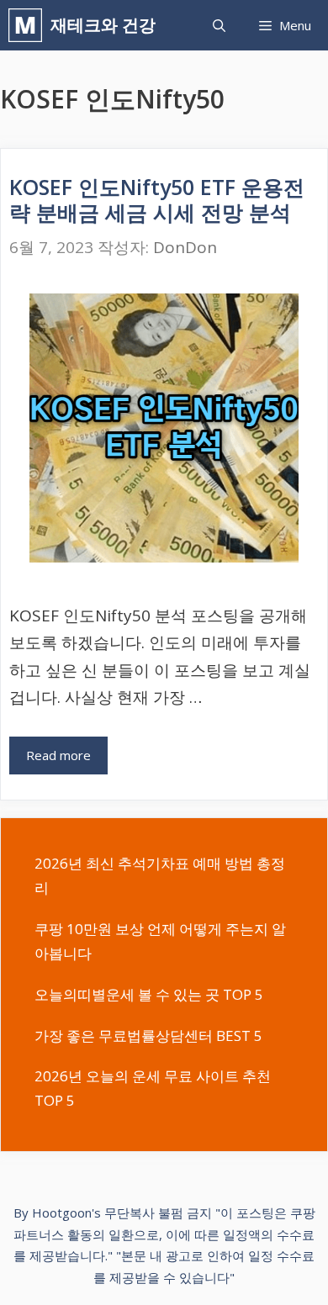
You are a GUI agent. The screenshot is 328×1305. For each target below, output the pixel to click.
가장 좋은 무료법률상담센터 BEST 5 (148, 1035)
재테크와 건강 (103, 24)
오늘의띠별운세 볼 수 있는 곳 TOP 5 (148, 994)
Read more (58, 755)
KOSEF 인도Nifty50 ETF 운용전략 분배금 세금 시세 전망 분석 (156, 199)
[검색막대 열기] (219, 25)
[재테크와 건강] (29, 25)
